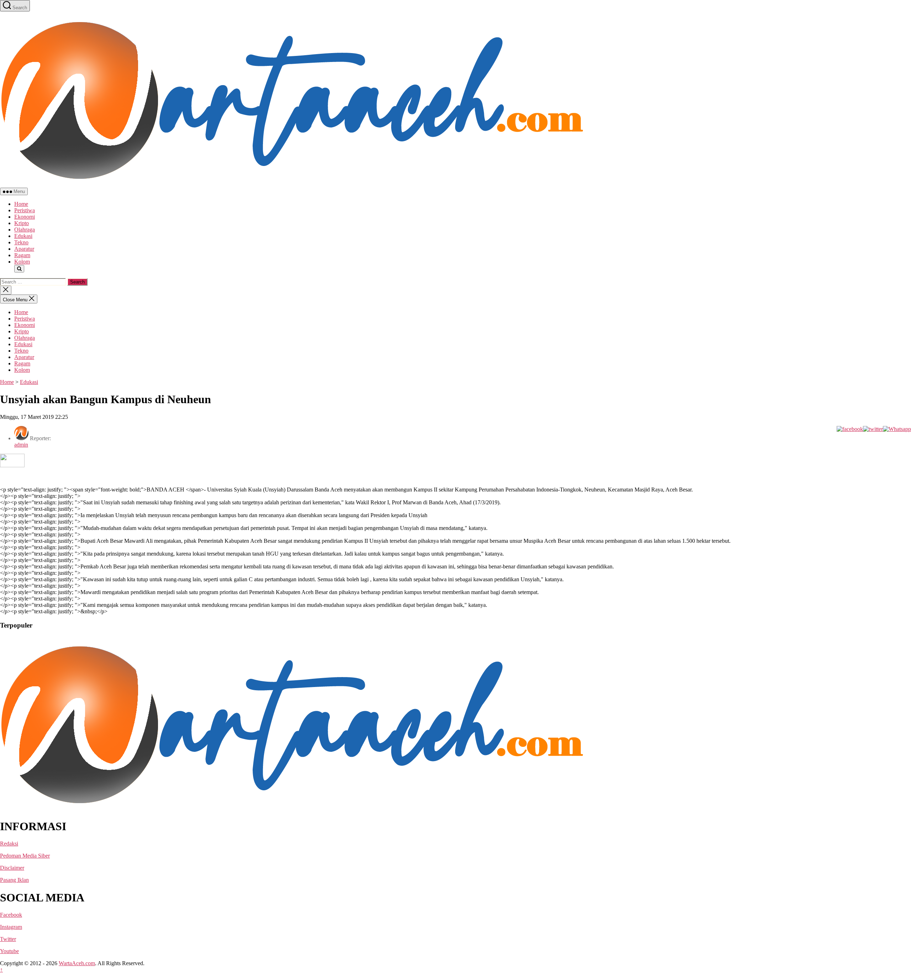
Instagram (11, 927)
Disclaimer (12, 868)
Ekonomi (24, 217)
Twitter (8, 939)
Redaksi (9, 844)
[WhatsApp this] (897, 429)
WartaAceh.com (77, 963)
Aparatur (24, 249)
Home (21, 204)
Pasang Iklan (14, 880)
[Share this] (850, 429)
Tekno (21, 242)
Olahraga (24, 230)
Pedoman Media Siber (25, 856)
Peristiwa (24, 210)
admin (21, 445)
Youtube (9, 951)
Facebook (11, 915)
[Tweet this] (873, 429)
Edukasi (23, 236)
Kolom (22, 262)
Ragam (22, 255)
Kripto (21, 223)
